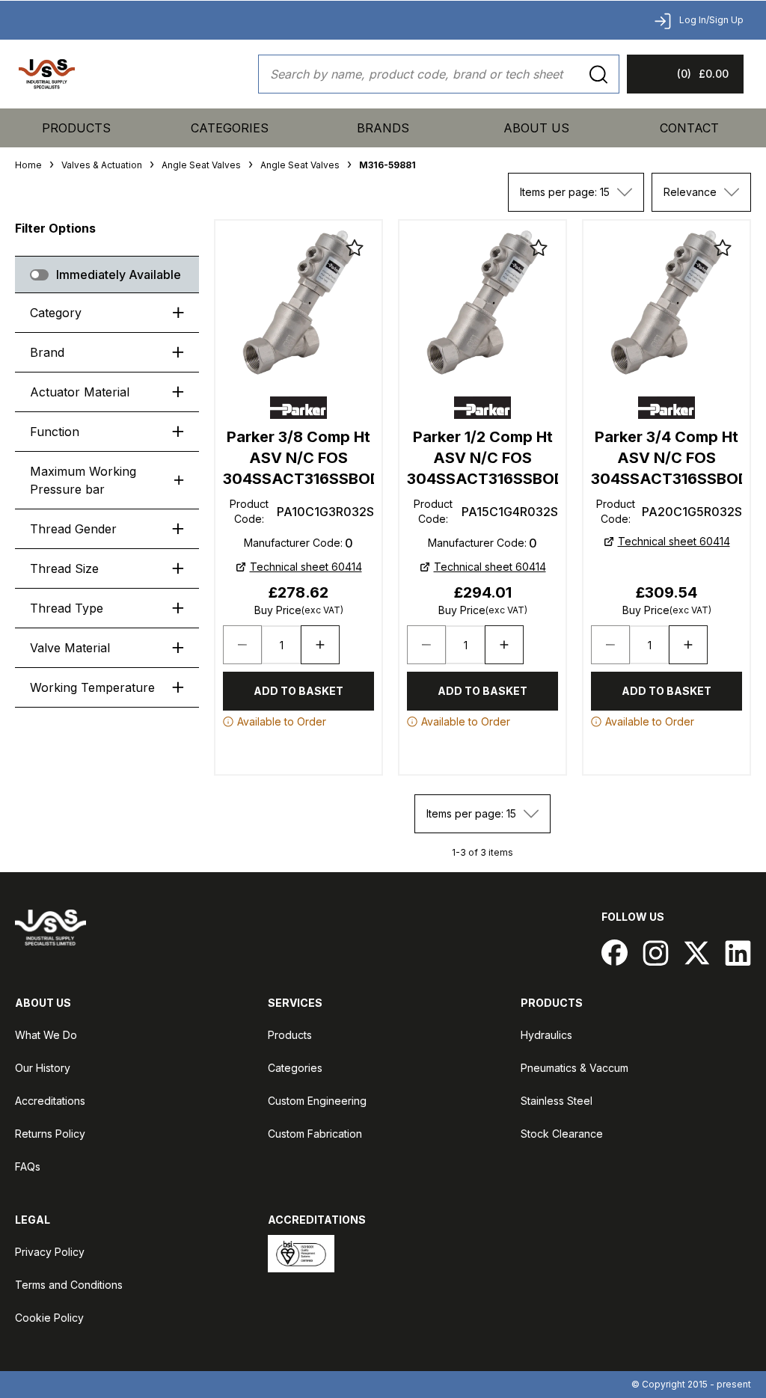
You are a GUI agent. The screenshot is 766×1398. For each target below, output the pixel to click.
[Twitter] (697, 952)
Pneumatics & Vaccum (574, 1067)
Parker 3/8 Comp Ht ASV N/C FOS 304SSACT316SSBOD (298, 458)
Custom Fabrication (315, 1133)
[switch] (39, 274)
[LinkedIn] (738, 952)
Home (28, 165)
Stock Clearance (562, 1133)
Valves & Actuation (101, 165)
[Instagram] (656, 952)
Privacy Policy (50, 1251)
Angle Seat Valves (201, 165)
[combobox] (576, 192)
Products (76, 127)
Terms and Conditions (69, 1284)
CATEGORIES (230, 127)
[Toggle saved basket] (355, 248)
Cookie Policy (49, 1317)
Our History (42, 1067)
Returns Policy (50, 1133)
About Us (536, 127)
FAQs (27, 1166)
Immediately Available (118, 274)
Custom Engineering (317, 1100)
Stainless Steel (556, 1100)
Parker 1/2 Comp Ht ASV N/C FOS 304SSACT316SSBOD (482, 458)
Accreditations (50, 1100)
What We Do (46, 1034)
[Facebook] (614, 952)
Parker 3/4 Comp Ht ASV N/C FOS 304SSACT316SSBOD (666, 458)
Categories (295, 1067)
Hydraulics (546, 1034)
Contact (689, 127)
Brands (383, 127)
